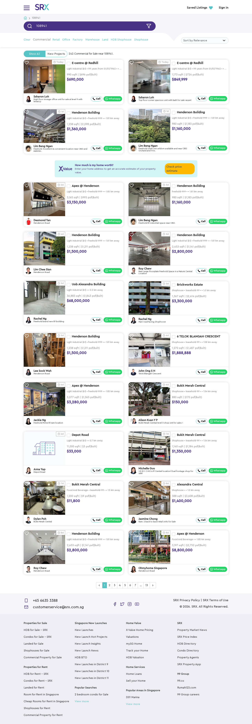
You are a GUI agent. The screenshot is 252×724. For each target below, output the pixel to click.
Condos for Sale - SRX (38, 636)
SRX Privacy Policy (186, 600)
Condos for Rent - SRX (38, 680)
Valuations (132, 636)
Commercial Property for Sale (43, 657)
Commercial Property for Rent (43, 715)
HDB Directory (186, 643)
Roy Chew (145, 268)
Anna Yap (39, 469)
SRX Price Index (187, 636)
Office (66, 39)
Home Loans (134, 674)
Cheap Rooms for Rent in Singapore (46, 701)
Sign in (223, 7)
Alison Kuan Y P (148, 420)
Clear (27, 39)
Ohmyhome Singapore (153, 568)
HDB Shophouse (121, 39)
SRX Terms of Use (215, 600)
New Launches (84, 630)
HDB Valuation (135, 657)
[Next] (153, 585)
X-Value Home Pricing (139, 630)
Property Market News (192, 630)
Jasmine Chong (148, 518)
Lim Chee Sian (42, 269)
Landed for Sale (33, 643)
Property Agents (188, 657)
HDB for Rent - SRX (36, 674)
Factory (78, 39)
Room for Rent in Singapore (41, 694)
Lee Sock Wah (42, 370)
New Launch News (86, 650)
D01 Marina (132, 697)
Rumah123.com (186, 687)
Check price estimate (174, 168)
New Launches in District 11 (92, 678)
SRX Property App (189, 664)
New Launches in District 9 (91, 664)
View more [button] (82, 701)
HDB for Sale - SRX (36, 630)
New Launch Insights (88, 643)
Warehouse (92, 39)
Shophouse (141, 39)
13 (146, 585)
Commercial (42, 39)
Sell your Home (136, 680)
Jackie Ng (40, 420)
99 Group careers (188, 694)
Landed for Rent (34, 687)
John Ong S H (147, 370)
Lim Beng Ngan (148, 145)
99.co (180, 680)
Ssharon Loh (41, 96)
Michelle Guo (147, 468)
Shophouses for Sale (36, 650)
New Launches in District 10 (92, 671)
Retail (56, 39)
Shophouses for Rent (37, 708)
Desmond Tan (42, 220)
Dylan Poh (40, 518)
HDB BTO (81, 657)
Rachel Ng (40, 318)
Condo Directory (188, 650)
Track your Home (137, 650)
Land (105, 39)
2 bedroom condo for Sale (91, 694)
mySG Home (134, 643)
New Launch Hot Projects (91, 636)
